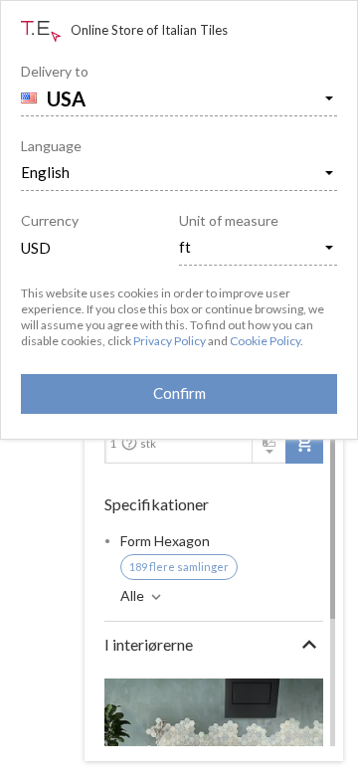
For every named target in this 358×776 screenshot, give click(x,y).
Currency (50, 220)
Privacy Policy (169, 340)
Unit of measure (228, 220)
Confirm (179, 393)
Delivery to (55, 71)
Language (51, 145)
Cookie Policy (265, 340)
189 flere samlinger (179, 566)
